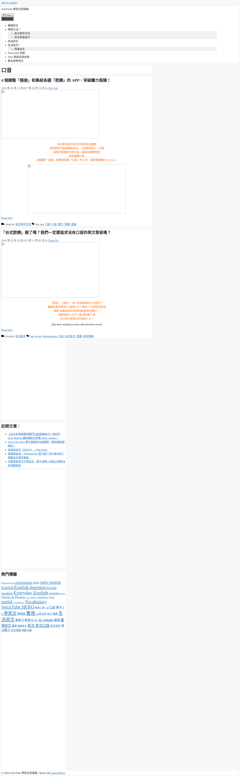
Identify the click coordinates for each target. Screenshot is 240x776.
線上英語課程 (46, 620)
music (28, 597)
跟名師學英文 (16, 60)
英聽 (24, 630)
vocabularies (18, 602)
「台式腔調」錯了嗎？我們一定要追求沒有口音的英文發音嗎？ (56, 232)
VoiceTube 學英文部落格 (15, 9)
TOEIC (51, 597)
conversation (23, 582)
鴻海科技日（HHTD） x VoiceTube (27, 449)
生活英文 (13, 45)
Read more (7, 218)
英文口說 (42, 625)
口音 (54, 224)
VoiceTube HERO (17, 606)
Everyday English (31, 592)
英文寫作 (55, 625)
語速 (73, 224)
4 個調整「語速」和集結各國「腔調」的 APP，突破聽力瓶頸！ (56, 80)
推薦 (55, 614)
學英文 (10, 613)
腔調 (67, 224)
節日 (36, 621)
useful (6, 601)
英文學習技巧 (22, 37)
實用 (30, 613)
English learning (30, 587)
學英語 (21, 613)
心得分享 (41, 614)
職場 (57, 620)
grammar (54, 593)
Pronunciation (50, 336)
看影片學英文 (24, 620)
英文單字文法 (22, 33)
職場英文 (13, 25)
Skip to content (9, 2)
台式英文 (70, 336)
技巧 (49, 614)
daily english (50, 582)
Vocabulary (36, 601)
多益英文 (13, 41)
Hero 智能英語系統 (18, 57)
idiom (63, 594)
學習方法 (13, 29)
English (7, 587)
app (42, 224)
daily (36, 582)
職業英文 (22, 626)
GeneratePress (57, 773)
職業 (14, 625)
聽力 (60, 224)
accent (38, 336)
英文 (31, 626)
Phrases (34, 597)
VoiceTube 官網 (16, 53)
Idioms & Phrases (13, 597)
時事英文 (19, 49)
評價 (29, 630)
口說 (47, 224)
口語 (47, 608)
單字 (59, 607)
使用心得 (40, 607)
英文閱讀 (16, 630)
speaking (42, 597)
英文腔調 (88, 336)
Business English (7, 583)
